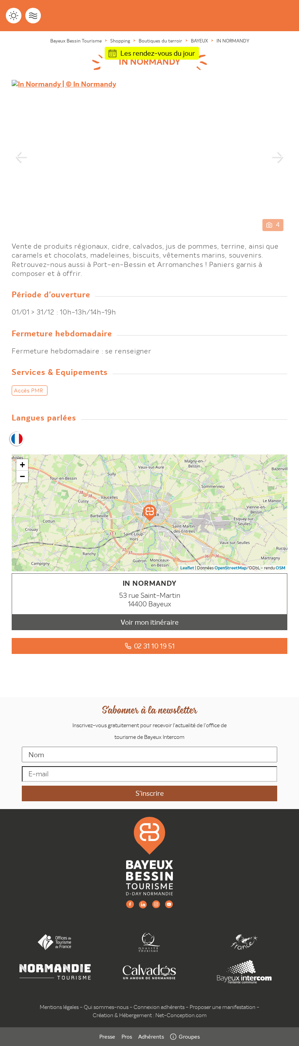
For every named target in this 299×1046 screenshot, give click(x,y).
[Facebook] (130, 903)
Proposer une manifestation (222, 1007)
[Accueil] (149, 855)
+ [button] (22, 465)
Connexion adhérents (159, 1007)
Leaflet (187, 568)
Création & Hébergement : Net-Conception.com (150, 1015)
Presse (107, 1036)
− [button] (22, 476)
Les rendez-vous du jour (157, 53)
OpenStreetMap (230, 568)
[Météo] (13, 15)
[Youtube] (169, 903)
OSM (280, 568)
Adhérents (151, 1036)
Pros (126, 1036)
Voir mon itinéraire (150, 622)
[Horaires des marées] (33, 15)
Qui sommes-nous (106, 1007)
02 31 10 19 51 (154, 645)
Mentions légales (59, 1007)
